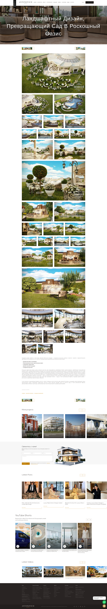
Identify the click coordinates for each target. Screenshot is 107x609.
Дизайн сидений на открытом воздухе (46, 596)
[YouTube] (74, 606)
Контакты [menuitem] (72, 2)
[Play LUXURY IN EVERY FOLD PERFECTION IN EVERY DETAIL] (69, 536)
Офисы (55, 591)
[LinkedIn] (82, 606)
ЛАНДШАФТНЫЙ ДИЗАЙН (69, 587)
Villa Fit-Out (45, 587)
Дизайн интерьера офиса (37, 597)
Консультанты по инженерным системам (47, 593)
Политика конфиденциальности (25, 594)
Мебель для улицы (57, 588)
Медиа (23, 591)
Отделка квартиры (46, 588)
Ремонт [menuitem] (44, 2)
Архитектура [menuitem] (39, 2)
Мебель (55, 585)
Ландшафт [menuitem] (55, 2)
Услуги (77, 585)
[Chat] (104, 606)
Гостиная (55, 595)
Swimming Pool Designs (68, 591)
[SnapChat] (80, 606)
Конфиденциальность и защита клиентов (26, 596)
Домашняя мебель (57, 587)
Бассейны (66, 595)
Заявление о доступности (26, 601)
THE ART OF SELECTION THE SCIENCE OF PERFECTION (52, 551)
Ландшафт (66, 585)
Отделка (44, 585)
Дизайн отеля (35, 591)
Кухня (55, 596)
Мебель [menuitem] (59, 2)
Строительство (24, 588)
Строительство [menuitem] (49, 2)
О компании (24, 587)
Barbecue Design (46, 594)
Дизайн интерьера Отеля (80, 597)
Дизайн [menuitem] (35, 2)
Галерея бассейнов (68, 596)
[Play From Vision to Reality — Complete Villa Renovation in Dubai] (22, 536)
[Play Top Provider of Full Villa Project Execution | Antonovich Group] (38, 536)
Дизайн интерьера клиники (37, 598)
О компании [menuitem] (64, 2)
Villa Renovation (35, 594)
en (82, 2)
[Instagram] (76, 606)
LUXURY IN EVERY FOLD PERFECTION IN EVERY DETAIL (69, 551)
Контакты (23, 592)
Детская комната (57, 592)
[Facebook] (78, 606)
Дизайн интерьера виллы (37, 587)
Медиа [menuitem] (68, 2)
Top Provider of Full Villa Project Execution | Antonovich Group (37, 551)
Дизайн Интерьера (36, 585)
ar (83, 2)
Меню (23, 585)
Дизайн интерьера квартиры (37, 588)
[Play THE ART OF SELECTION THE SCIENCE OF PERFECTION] (54, 536)
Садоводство (67, 588)
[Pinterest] (84, 606)
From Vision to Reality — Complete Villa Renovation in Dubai (22, 551)
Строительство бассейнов (69, 592)
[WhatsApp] (104, 602)
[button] (80, 410)
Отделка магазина (46, 591)
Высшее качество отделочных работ (79, 589)
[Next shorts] (90, 520)
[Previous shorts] (87, 520)
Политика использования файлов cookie (26, 599)
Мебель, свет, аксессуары (80, 592)
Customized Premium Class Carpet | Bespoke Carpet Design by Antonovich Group (85, 551)
